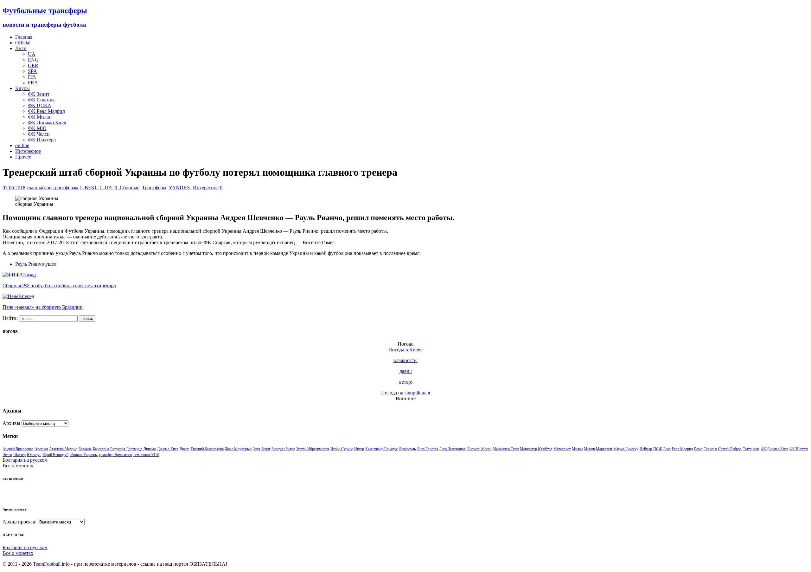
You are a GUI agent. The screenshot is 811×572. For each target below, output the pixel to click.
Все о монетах (18, 465)
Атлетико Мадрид (63, 449)
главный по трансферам (52, 187)
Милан (577, 449)
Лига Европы (427, 449)
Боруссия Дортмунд (126, 449)
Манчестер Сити (506, 449)
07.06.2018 (14, 187)
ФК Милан (40, 117)
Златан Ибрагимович (312, 449)
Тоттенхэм (751, 449)
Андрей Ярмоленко (18, 449)
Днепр (184, 449)
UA (31, 54)
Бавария (85, 449)
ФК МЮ (37, 128)
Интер (359, 449)
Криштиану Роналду (381, 449)
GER (33, 65)
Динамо (150, 449)
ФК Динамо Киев (47, 122)
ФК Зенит (38, 94)
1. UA (105, 187)
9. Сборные (127, 187)
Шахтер (19, 454)
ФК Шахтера (42, 139)
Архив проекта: (19, 521)
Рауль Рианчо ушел (35, 264)
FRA (33, 82)
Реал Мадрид (682, 449)
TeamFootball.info (51, 564)
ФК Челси (39, 134)
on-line (22, 145)
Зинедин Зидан (283, 449)
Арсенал (41, 449)
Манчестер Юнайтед (536, 449)
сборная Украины (84, 454)
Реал (667, 449)
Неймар (646, 449)
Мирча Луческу (625, 449)
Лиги (21, 48)
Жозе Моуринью (238, 449)
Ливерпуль (407, 449)
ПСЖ (657, 449)
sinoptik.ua (415, 392)
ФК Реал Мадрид (46, 111)
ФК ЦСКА (39, 105)
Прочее (23, 156)
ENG (33, 59)
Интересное (28, 151)
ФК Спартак (41, 99)
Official (22, 42)
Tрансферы (154, 187)
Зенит (265, 449)
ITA (32, 77)
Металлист (562, 449)
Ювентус (34, 454)
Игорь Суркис (341, 449)
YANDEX (179, 187)
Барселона (101, 449)
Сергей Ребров (730, 449)
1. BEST (88, 187)
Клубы (22, 88)
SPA (32, 71)
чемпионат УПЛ (146, 454)
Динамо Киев (167, 449)
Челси (7, 454)
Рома (698, 449)
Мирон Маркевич (598, 449)
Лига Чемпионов (452, 449)
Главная (23, 37)
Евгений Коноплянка (207, 449)
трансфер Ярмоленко (115, 454)
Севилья (710, 449)
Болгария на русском (25, 460)
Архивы (11, 423)
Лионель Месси (479, 449)
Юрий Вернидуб (55, 454)
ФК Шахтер (798, 449)
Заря (256, 449)
